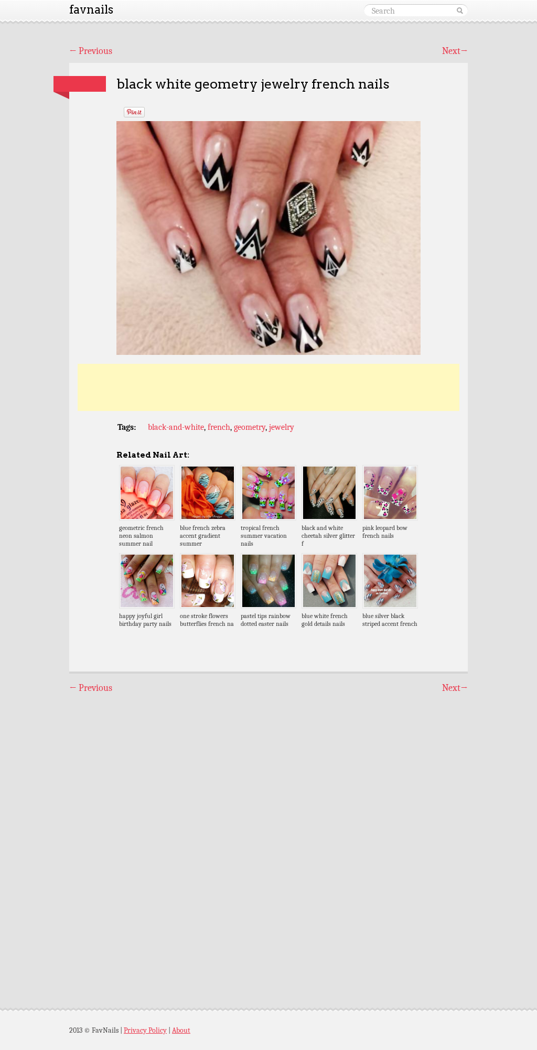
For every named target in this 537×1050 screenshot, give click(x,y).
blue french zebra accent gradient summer (202, 535)
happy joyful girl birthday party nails (145, 619)
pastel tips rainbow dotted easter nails (266, 619)
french (219, 427)
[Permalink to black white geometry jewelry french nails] (79, 84)
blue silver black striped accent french (389, 619)
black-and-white (176, 427)
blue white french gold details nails (325, 619)
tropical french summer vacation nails (264, 535)
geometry (249, 427)
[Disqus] (268, 841)
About (181, 1030)
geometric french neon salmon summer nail (141, 535)
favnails (91, 9)
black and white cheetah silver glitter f (328, 535)
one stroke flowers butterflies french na (207, 619)
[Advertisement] (268, 387)
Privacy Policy (145, 1030)
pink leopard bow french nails (384, 531)
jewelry (281, 427)
